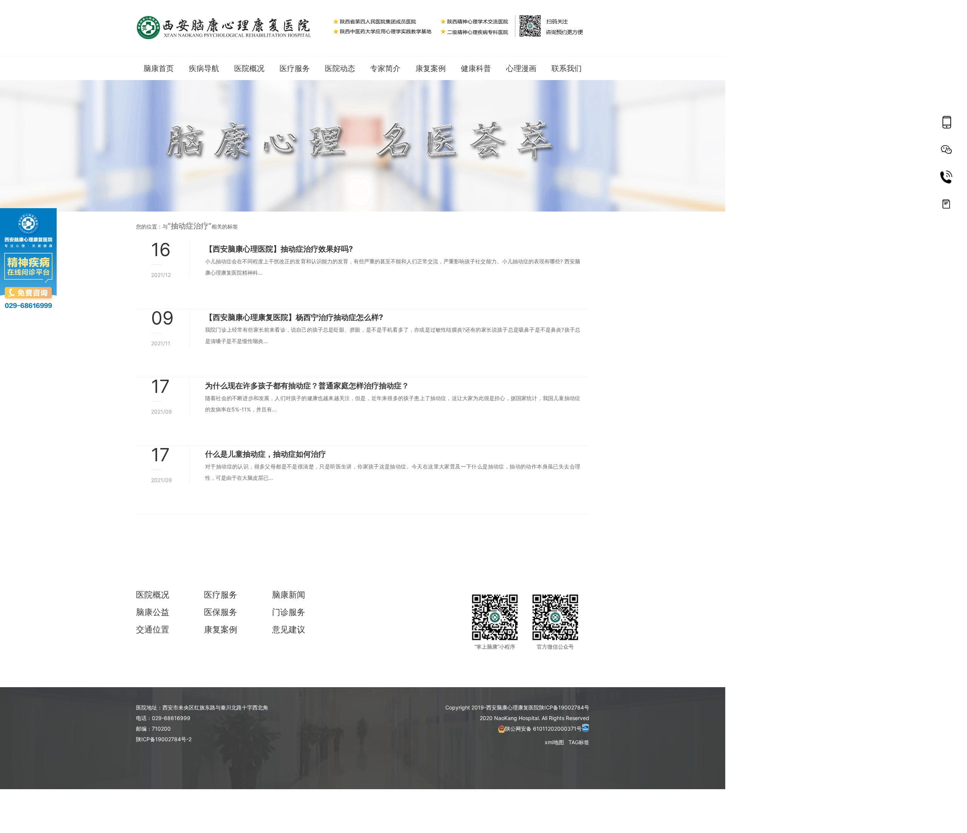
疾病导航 (204, 68)
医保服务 (220, 612)
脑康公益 (152, 612)
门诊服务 (288, 612)
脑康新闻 (288, 594)
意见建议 (288, 629)
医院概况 (152, 594)
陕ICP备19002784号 (564, 707)
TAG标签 (578, 742)
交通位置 (152, 629)
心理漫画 (521, 68)
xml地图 (555, 742)
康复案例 (431, 68)
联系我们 (566, 68)
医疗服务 (295, 68)
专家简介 (385, 68)
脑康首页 (159, 68)
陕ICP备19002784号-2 (164, 739)
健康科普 (476, 68)
